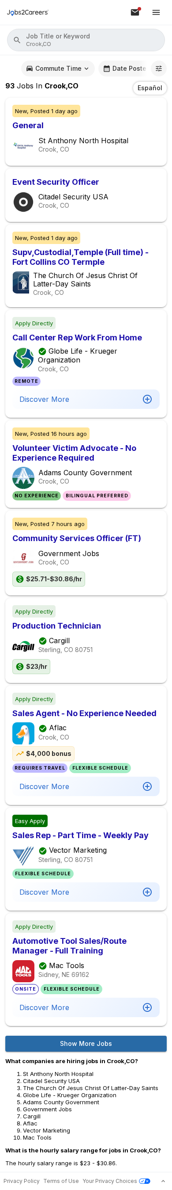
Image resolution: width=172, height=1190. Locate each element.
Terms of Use (61, 1181)
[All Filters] (159, 68)
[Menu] (156, 12)
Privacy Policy (22, 1181)
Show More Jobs (86, 1043)
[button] (86, 40)
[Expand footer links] (163, 1181)
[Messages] (135, 12)
